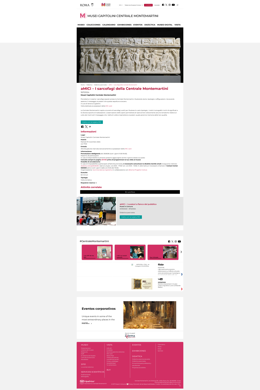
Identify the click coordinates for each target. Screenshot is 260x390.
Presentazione (86, 348)
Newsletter (84, 359)
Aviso (159, 349)
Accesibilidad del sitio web (169, 384)
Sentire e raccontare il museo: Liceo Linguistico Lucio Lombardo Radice (169, 285)
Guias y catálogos (112, 361)
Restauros (84, 352)
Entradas (110, 350)
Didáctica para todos (100, 85)
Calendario (108, 25)
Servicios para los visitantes (115, 352)
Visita (177, 25)
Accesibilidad (111, 363)
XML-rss (179, 384)
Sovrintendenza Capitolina (102, 170)
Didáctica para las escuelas (141, 359)
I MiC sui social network (122, 256)
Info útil (109, 348)
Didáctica (149, 25)
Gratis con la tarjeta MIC (91, 122)
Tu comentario (111, 365)
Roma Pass (110, 355)
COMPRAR (148, 5)
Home (83, 85)
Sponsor (160, 351)
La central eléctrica (87, 367)
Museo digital (164, 25)
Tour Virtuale (154, 257)
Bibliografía (85, 376)
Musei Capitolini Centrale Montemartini (122, 16)
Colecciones (93, 25)
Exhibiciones (124, 25)
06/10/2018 (169, 271)
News (159, 346)
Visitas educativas (112, 357)
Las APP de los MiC (113, 359)
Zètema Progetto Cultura (138, 170)
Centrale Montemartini (100, 383)
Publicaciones (85, 374)
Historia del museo (87, 350)
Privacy (131, 384)
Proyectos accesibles (139, 367)
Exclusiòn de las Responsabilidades (144, 384)
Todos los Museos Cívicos (133, 5)
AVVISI (104, 160)
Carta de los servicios (88, 357)
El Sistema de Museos (88, 355)
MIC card (109, 106)
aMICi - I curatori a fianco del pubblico (138, 204)
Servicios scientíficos (92, 372)
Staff (82, 354)
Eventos (137, 25)
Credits (158, 384)
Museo (81, 25)
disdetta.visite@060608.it (90, 166)
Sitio (83, 364)
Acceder (157, 5)
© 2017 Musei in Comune (118, 384)
